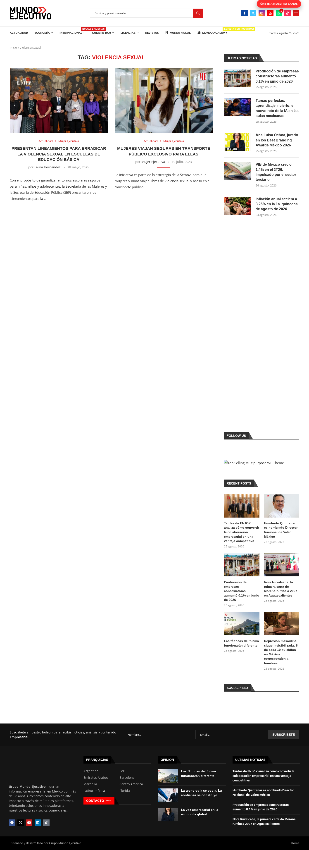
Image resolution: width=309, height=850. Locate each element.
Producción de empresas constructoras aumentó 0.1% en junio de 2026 (277, 76)
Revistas (152, 32)
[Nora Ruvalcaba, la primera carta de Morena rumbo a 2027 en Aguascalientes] (281, 564)
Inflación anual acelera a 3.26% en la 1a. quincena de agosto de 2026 (277, 204)
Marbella (90, 784)
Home (295, 843)
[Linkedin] (38, 822)
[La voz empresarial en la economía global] (168, 814)
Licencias (128, 32)
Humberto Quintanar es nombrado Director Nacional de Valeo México (280, 529)
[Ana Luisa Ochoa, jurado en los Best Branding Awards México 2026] (237, 142)
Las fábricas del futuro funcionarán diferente (241, 643)
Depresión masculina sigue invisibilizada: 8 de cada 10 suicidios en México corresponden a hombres (281, 652)
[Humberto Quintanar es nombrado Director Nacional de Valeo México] (281, 506)
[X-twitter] (20, 822)
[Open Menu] (296, 13)
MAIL (109, 800)
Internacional (72, 31)
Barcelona (127, 777)
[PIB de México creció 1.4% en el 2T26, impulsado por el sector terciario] (237, 171)
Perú (122, 771)
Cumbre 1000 (101, 32)
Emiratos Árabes (95, 777)
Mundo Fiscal (180, 32)
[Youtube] (270, 13)
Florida (124, 790)
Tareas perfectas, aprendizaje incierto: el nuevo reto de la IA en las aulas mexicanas (277, 108)
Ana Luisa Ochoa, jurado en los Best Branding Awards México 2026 (277, 140)
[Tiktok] (287, 13)
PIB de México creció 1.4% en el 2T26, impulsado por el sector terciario (276, 171)
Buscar (198, 13)
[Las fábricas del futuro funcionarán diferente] (241, 623)
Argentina (90, 771)
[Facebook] (244, 13)
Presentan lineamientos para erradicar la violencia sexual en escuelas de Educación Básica (59, 154)
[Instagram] (262, 13)
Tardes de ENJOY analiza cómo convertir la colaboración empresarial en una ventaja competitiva (241, 532)
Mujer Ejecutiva (153, 162)
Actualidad (19, 32)
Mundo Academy (214, 31)
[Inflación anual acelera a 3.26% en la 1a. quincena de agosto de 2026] (237, 206)
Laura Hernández (47, 167)
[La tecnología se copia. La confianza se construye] (168, 795)
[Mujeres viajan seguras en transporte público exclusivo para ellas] (164, 100)
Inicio (13, 47)
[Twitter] (253, 13)
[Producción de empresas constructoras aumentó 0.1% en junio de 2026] (237, 78)
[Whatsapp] (279, 13)
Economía (42, 32)
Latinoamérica (94, 790)
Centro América (131, 784)
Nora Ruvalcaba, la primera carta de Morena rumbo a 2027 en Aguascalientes (280, 588)
